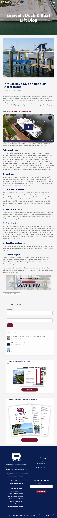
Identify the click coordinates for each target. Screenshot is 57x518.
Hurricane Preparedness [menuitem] (16, 503)
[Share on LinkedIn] (22, 91)
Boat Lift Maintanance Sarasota (22, 111)
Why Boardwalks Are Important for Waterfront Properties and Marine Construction (31, 349)
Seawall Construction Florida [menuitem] (16, 483)
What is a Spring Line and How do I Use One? (22, 342)
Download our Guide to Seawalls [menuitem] (15, 506)
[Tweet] (20, 91)
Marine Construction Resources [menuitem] (15, 496)
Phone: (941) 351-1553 (42, 461)
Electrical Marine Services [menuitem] (16, 491)
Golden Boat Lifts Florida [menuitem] (16, 488)
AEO (47, 515)
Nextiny (52, 515)
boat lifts (16, 293)
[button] (54, 2)
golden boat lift (8, 293)
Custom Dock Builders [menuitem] (16, 486)
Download (30, 389)
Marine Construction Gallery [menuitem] (16, 498)
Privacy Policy (50, 514)
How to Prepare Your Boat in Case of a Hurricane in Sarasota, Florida (28, 336)
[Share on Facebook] (19, 91)
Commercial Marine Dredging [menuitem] (16, 493)
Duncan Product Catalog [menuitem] (16, 501)
